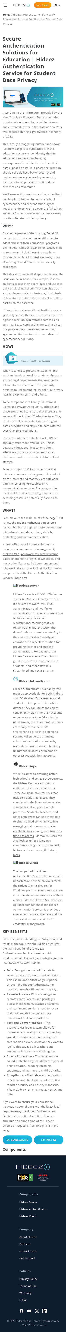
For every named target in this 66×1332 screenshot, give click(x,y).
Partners (24, 1244)
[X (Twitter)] (37, 1311)
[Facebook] (21, 1311)
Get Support (27, 1258)
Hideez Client (26, 885)
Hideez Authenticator (34, 681)
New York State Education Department (28, 117)
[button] (5, 5)
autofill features (23, 831)
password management (39, 549)
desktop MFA (11, 554)
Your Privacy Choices (34, 1325)
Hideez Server (28, 1202)
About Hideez (28, 1237)
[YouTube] (29, 1311)
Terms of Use (28, 1286)
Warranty (25, 1293)
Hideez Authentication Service (36, 522)
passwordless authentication (39, 554)
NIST (27, 1089)
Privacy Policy (28, 1279)
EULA (22, 1300)
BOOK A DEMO (42, 5)
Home (6, 14)
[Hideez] (33, 1167)
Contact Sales (28, 1251)
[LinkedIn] (44, 1311)
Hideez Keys (27, 766)
